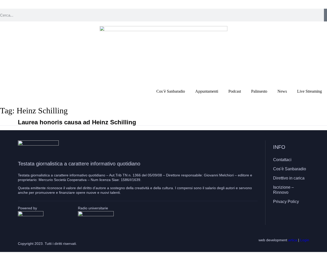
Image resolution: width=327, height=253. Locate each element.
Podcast (234, 91)
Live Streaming (309, 91)
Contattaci (282, 160)
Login (304, 240)
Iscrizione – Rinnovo (283, 190)
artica (292, 240)
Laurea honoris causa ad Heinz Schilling (77, 122)
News (282, 91)
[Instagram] (290, 216)
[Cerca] (325, 15)
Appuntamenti (206, 91)
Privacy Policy (286, 201)
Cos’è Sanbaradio (170, 91)
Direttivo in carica (289, 178)
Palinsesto (259, 91)
